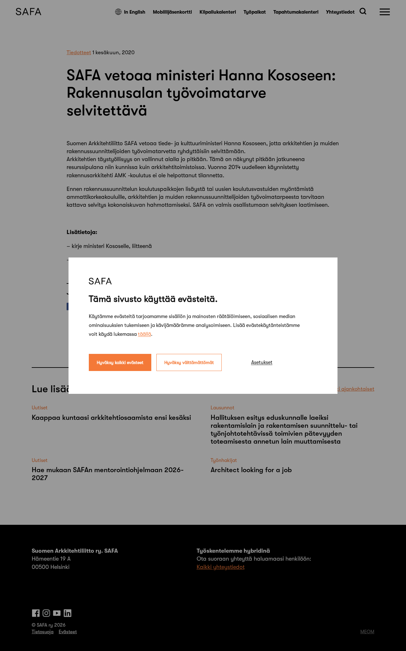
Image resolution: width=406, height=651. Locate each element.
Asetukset (261, 362)
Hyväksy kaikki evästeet (120, 362)
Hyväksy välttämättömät (189, 362)
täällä (144, 334)
